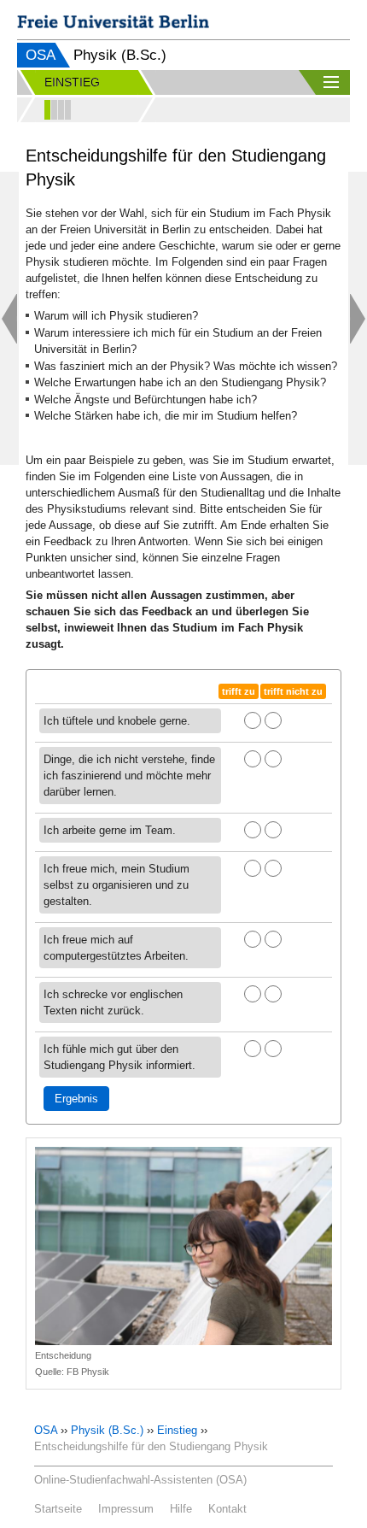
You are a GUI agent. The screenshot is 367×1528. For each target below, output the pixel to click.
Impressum (126, 1508)
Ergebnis (76, 1098)
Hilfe (181, 1508)
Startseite (58, 1508)
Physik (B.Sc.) (107, 1430)
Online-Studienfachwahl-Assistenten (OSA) (140, 1479)
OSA (40, 55)
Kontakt (227, 1508)
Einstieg (177, 1430)
